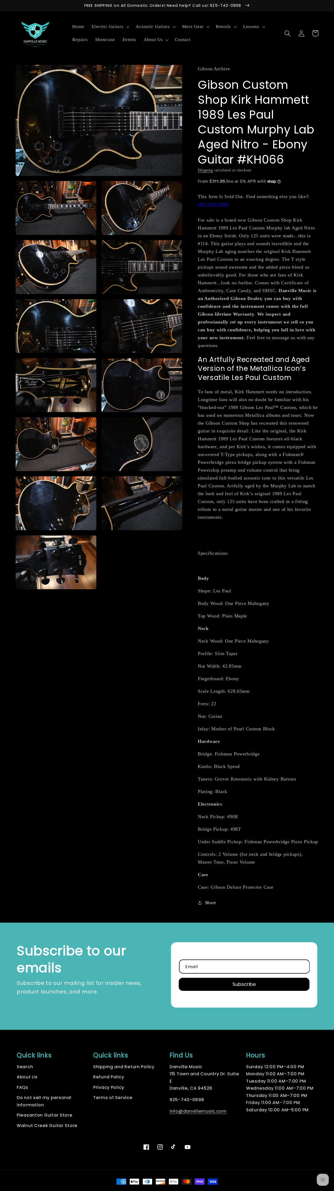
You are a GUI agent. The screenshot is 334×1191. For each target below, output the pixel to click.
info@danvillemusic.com (198, 1111)
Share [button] (210, 902)
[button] (110, 26)
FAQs (22, 1087)
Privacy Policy (108, 1087)
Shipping (205, 170)
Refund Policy (108, 1077)
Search (25, 1067)
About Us (27, 1077)
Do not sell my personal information (44, 1101)
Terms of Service (113, 1098)
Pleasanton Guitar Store (45, 1115)
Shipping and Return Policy (123, 1067)
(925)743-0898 (213, 204)
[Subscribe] (244, 984)
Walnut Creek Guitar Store (47, 1126)
